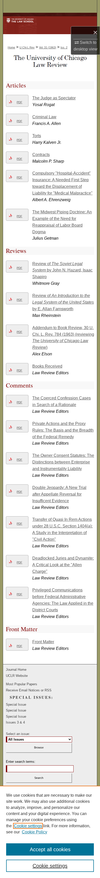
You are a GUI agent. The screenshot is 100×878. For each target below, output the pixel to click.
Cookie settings (28, 826)
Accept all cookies (50, 849)
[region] (50, 832)
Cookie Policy (34, 832)
